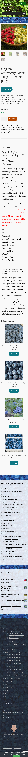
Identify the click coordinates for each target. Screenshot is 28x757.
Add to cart (12, 119)
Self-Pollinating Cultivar (18, 131)
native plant (6, 523)
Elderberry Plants (7, 515)
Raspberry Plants (7, 534)
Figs (4, 518)
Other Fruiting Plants (8, 526)
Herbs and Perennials (8, 521)
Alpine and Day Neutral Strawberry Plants (16, 559)
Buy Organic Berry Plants (13, 652)
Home (3, 18)
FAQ (6, 693)
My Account (8, 690)
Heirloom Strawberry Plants (12, 562)
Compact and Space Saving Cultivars (12, 513)
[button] (24, 27)
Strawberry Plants (11, 18)
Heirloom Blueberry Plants (11, 499)
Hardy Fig (12, 666)
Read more (14, 463)
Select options (14, 426)
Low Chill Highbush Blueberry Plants (14, 505)
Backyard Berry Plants (7, 6)
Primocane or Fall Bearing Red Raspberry (14, 547)
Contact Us (8, 687)
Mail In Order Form (11, 696)
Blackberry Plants (7, 494)
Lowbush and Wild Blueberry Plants (14, 507)
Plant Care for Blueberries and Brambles (14, 639)
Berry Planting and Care (13, 631)
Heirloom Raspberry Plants (11, 539)
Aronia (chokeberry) (8, 489)
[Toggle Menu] (24, 13)
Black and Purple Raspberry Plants (14, 536)
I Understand (16, 756)
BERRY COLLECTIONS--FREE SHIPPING (13, 491)
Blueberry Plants (7, 497)
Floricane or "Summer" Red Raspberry (16, 544)
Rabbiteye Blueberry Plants (12, 510)
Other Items (6, 528)
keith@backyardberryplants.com (13, 712)
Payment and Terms (11, 681)
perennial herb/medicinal (9, 531)
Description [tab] (5, 140)
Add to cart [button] (14, 354)
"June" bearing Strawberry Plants (13, 556)
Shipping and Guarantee (12, 678)
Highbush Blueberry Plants (12, 502)
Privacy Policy (7, 748)
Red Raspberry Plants (10, 542)
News (6, 684)
